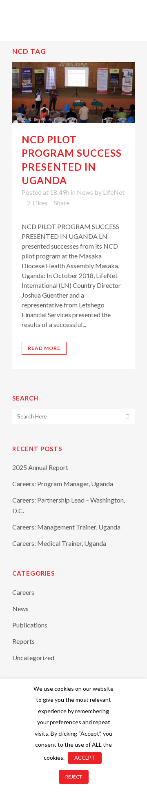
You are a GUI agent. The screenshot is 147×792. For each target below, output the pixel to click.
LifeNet (114, 192)
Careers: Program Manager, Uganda (62, 483)
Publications (29, 625)
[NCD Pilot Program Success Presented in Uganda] (73, 92)
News (85, 192)
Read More (44, 348)
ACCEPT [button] (84, 757)
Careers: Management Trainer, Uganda (66, 527)
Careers (23, 592)
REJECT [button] (73, 777)
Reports (23, 641)
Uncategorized (33, 657)
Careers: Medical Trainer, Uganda (59, 543)
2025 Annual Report (40, 467)
